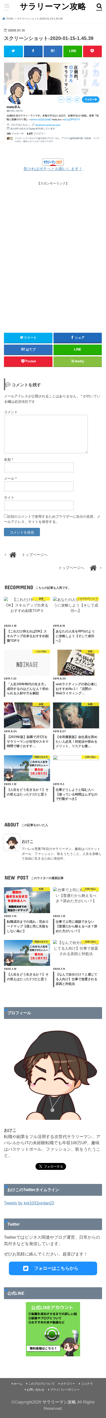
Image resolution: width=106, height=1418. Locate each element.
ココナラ (87, 1383)
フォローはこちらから (56, 1268)
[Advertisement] (53, 255)
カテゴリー (67, 1383)
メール (10, 478)
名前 (8, 459)
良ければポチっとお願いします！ (53, 169)
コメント (11, 412)
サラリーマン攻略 (53, 6)
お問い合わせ (35, 1389)
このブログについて (41, 1383)
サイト (9, 497)
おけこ (28, 841)
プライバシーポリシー (65, 1389)
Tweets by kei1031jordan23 (29, 1203)
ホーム (18, 1383)
